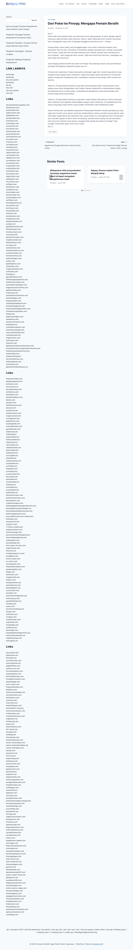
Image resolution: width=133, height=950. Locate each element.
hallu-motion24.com (14, 862)
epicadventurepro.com (15, 237)
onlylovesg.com (12, 293)
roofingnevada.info (13, 335)
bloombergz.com (12, 737)
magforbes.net (12, 719)
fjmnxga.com (11, 814)
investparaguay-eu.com (15, 553)
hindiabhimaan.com (13, 901)
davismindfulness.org (14, 359)
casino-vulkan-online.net (15, 875)
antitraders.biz (11, 519)
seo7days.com (11, 796)
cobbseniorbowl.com (14, 530)
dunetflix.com (11, 593)
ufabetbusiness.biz (13, 448)
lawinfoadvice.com (13, 585)
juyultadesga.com (13, 543)
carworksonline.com (14, 695)
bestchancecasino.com (15, 322)
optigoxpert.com (12, 179)
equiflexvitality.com (13, 290)
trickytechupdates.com (15, 899)
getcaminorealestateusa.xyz (17, 367)
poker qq (69, 932)
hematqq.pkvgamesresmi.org (85, 932)
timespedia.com (12, 766)
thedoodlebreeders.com (15, 567)
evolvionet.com (12, 121)
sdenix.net (10, 724)
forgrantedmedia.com (14, 687)
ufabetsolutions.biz (13, 461)
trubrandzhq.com (12, 168)
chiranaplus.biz (12, 848)
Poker (100, 4)
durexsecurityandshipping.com (18, 535)
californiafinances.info (14, 830)
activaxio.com (11, 213)
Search (8, 17)
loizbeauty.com (12, 761)
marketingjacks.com (14, 893)
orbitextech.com (12, 266)
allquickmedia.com (13, 777)
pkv (8, 930)
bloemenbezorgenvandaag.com (18, 801)
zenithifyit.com (11, 147)
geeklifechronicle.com (14, 227)
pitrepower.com (12, 877)
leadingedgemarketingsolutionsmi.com (21, 506)
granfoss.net (11, 867)
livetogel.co (10, 274)
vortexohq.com (12, 235)
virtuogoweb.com (13, 418)
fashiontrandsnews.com (15, 498)
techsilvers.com (12, 575)
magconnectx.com (13, 338)
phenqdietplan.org (13, 588)
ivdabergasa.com (13, 540)
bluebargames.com (13, 674)
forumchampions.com (14, 671)
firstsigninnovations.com (15, 679)
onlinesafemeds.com (14, 426)
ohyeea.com (11, 612)
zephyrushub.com (13, 113)
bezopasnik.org (12, 811)
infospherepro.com (13, 229)
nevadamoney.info (13, 835)
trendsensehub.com (14, 256)
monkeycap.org (12, 721)
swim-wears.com (12, 684)
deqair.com (10, 572)
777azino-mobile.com (14, 527)
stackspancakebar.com (15, 851)
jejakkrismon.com (13, 769)
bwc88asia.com (12, 556)
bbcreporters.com (13, 500)
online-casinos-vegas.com (16, 888)
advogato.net (11, 732)
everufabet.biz (11, 487)
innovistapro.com (12, 192)
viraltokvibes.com (13, 713)
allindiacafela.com (13, 870)
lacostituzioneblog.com (15, 609)
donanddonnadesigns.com (16, 285)
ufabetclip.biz (11, 434)
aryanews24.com (12, 522)
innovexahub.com (13, 131)
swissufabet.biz (12, 445)
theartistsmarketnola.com (16, 846)
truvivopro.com (12, 139)
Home (61, 4)
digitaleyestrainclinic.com (16, 883)
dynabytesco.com (13, 216)
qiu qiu (8, 85)
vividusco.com (11, 142)
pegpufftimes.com (13, 666)
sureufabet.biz (11, 471)
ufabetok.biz (11, 485)
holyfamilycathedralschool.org (17, 351)
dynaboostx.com (12, 187)
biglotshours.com (12, 421)
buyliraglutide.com (13, 424)
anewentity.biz (11, 790)
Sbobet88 (92, 4)
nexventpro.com (12, 174)
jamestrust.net (11, 753)
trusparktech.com (13, 166)
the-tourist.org (11, 729)
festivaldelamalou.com (15, 676)
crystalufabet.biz (12, 482)
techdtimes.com (12, 392)
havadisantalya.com (14, 389)
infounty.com (11, 551)
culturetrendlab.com (14, 253)
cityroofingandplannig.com (16, 537)
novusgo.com (11, 245)
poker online (100, 930)
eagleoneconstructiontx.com (17, 288)
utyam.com (10, 606)
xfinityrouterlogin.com (14, 891)
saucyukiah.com (12, 653)
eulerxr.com (10, 261)
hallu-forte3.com (12, 859)
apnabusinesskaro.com (15, 912)
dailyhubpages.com (13, 298)
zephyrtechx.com (12, 176)
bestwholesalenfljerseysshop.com (19, 511)
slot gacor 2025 (17, 930)
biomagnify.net (12, 641)
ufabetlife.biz (11, 458)
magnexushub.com (13, 416)
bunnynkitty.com (12, 809)
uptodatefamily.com (14, 601)
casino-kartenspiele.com (15, 743)
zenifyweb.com (12, 272)
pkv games (52, 131)
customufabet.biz (13, 474)
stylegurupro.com (13, 219)
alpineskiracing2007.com (15, 872)
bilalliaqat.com (11, 324)
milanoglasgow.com (13, 856)
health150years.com (14, 705)
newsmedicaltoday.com (15, 332)
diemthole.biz (11, 772)
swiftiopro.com (12, 200)
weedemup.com (12, 319)
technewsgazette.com (14, 780)
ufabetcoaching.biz (13, 356)
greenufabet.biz (12, 450)
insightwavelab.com (14, 240)
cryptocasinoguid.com (14, 503)
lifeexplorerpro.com (13, 242)
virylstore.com (11, 700)
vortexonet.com (12, 126)
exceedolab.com (12, 211)
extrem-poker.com (13, 559)
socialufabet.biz (12, 463)
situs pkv (9, 88)
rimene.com (10, 838)
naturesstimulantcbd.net (15, 635)
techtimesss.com (12, 698)
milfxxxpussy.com (13, 598)
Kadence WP (98, 944)
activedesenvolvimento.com (17, 295)
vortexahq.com (12, 145)
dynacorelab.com (13, 134)
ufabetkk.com (11, 774)
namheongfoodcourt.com (16, 854)
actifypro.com (11, 184)
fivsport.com (11, 580)
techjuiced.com (12, 410)
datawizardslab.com (14, 221)
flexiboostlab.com (13, 195)
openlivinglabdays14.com (16, 514)
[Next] (121, 177)
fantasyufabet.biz (13, 440)
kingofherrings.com (13, 785)
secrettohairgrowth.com (15, 803)
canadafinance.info (13, 832)
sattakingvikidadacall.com (16, 303)
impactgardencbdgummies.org (18, 633)
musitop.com (11, 604)
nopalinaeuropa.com (14, 638)
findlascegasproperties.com (17, 280)
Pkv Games (70, 4)
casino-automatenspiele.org (17, 745)
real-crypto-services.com (16, 545)
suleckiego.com (12, 915)
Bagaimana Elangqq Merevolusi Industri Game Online (63, 145)
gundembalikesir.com (14, 397)
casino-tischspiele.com (15, 748)
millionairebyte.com (13, 362)
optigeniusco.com (13, 158)
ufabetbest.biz (12, 469)
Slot (77, 4)
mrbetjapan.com (12, 788)
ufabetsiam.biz (12, 442)
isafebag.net (11, 735)
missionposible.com (13, 885)
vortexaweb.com (12, 155)
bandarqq (10, 77)
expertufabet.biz (12, 437)
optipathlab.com (12, 115)
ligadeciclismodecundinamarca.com (20, 346)
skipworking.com (12, 758)
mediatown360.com (14, 880)
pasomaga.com (12, 630)
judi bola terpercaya (32, 930)
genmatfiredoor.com (14, 277)
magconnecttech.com (14, 269)
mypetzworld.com (13, 548)
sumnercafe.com (12, 590)
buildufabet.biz (12, 492)
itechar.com (10, 400)
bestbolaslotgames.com (15, 306)
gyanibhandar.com (13, 429)
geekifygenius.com (13, 264)
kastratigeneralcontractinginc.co (18, 508)
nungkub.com (11, 617)
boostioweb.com (12, 110)
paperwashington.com (14, 317)
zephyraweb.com (12, 152)
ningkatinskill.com (13, 577)
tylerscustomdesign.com (15, 692)
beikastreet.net (12, 655)
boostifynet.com (12, 171)
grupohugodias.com (14, 569)
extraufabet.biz (12, 456)
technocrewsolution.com (15, 711)
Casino (84, 4)
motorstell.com (12, 703)
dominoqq (10, 74)
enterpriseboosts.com (14, 740)
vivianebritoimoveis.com (15, 716)
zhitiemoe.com (11, 614)
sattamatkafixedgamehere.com (18, 309)
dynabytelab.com (13, 118)
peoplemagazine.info (14, 381)
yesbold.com (11, 403)
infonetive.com (12, 822)
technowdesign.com (14, 532)
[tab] (81, 190)
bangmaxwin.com (13, 819)
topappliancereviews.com (16, 896)
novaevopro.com (12, 163)
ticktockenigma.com (14, 258)
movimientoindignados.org (16, 596)
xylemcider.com (12, 622)
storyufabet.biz (12, 477)
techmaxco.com (12, 208)
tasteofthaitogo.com (14, 806)
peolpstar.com (11, 690)
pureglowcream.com (14, 798)
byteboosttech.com (13, 413)
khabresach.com (12, 904)
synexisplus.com (12, 123)
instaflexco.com (12, 190)
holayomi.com (11, 343)
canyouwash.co (12, 387)
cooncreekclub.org (13, 663)
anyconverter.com (13, 764)
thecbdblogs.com (13, 907)
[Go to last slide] (50, 177)
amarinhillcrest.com (13, 727)
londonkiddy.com (12, 354)
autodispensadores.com (15, 327)
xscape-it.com (11, 524)
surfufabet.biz (11, 466)
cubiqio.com (10, 224)
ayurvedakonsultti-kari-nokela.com (19, 516)
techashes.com (12, 384)
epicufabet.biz (11, 479)
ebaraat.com (11, 408)
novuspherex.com (13, 160)
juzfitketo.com (11, 627)
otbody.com (10, 750)
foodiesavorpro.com (14, 232)
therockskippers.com (14, 864)
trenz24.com (11, 756)
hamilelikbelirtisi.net (14, 203)
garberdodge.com (13, 682)
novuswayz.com (12, 182)
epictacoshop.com (13, 825)
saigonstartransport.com (15, 817)
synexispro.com (12, 340)
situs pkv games (12, 80)
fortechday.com (12, 364)
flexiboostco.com (12, 108)
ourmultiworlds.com (13, 660)
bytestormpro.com (13, 248)
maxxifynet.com (12, 129)
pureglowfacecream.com (15, 782)
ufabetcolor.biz (12, 453)
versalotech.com (12, 205)
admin (52, 28)
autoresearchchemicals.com (17, 909)
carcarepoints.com (13, 564)
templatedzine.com (13, 583)
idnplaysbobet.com (13, 301)
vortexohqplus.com (13, 197)
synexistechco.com (13, 137)
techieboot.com (12, 395)
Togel (107, 4)
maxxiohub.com (12, 150)
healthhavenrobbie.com (15, 282)
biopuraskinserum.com (15, 827)
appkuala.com (11, 793)
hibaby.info (10, 314)
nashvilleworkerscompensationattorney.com (23, 348)
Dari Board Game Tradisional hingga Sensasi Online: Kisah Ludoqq (109, 145)
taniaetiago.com (12, 625)
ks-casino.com (11, 561)
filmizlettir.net (11, 658)
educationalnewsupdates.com (18, 105)
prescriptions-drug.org (14, 708)
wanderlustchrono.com (15, 250)
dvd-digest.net (12, 843)
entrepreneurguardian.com (16, 311)
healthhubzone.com (14, 405)
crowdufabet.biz (12, 490)
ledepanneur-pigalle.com (15, 840)
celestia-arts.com (13, 668)
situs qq (55, 930)
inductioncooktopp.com (15, 330)
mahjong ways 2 (120, 930)
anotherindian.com (13, 620)
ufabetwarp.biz (12, 432)
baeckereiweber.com (14, 379)
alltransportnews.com (14, 495)
